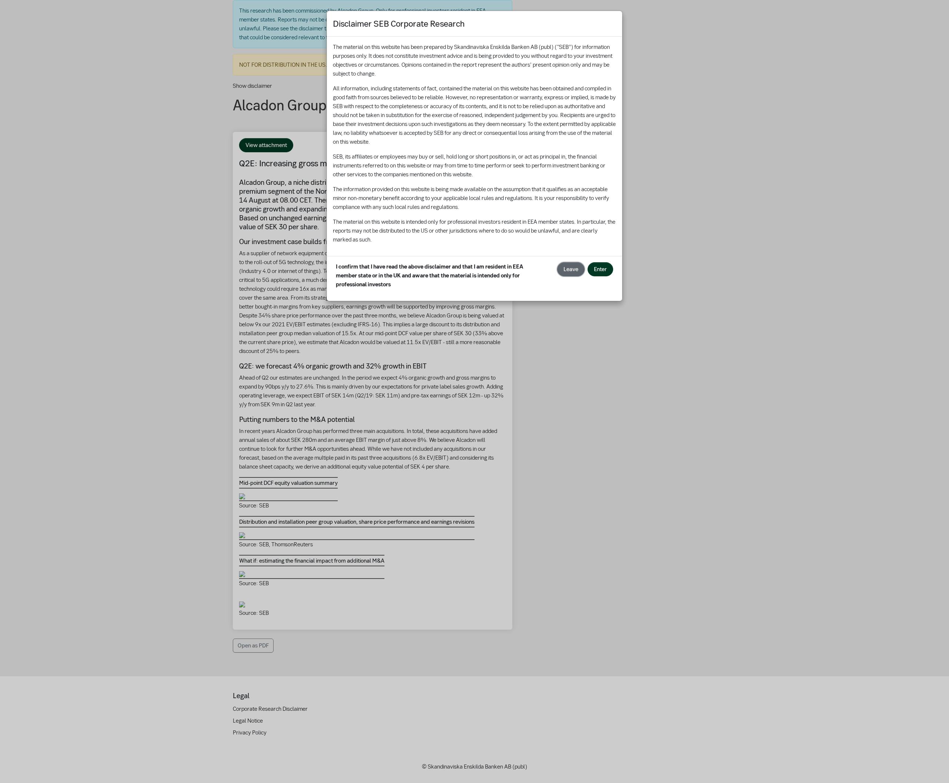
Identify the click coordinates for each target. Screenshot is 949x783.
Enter (600, 269)
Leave (570, 269)
